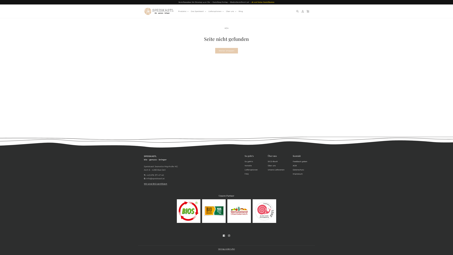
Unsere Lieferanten (276, 170)
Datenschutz (298, 170)
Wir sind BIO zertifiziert (155, 184)
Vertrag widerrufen (226, 249)
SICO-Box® (273, 161)
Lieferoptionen (251, 170)
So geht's (249, 161)
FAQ (247, 174)
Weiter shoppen (226, 51)
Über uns (272, 166)
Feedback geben (300, 161)
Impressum (298, 174)
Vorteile (248, 166)
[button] (183, 11)
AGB (295, 166)
